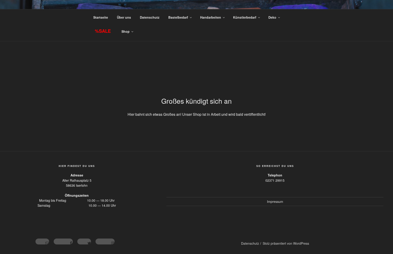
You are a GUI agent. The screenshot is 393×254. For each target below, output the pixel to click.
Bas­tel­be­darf (178, 17)
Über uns (124, 17)
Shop (125, 31)
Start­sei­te (100, 17)
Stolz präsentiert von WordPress (286, 243)
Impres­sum (275, 201)
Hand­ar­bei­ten (210, 17)
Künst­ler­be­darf (244, 17)
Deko (272, 17)
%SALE (103, 31)
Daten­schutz (149, 17)
